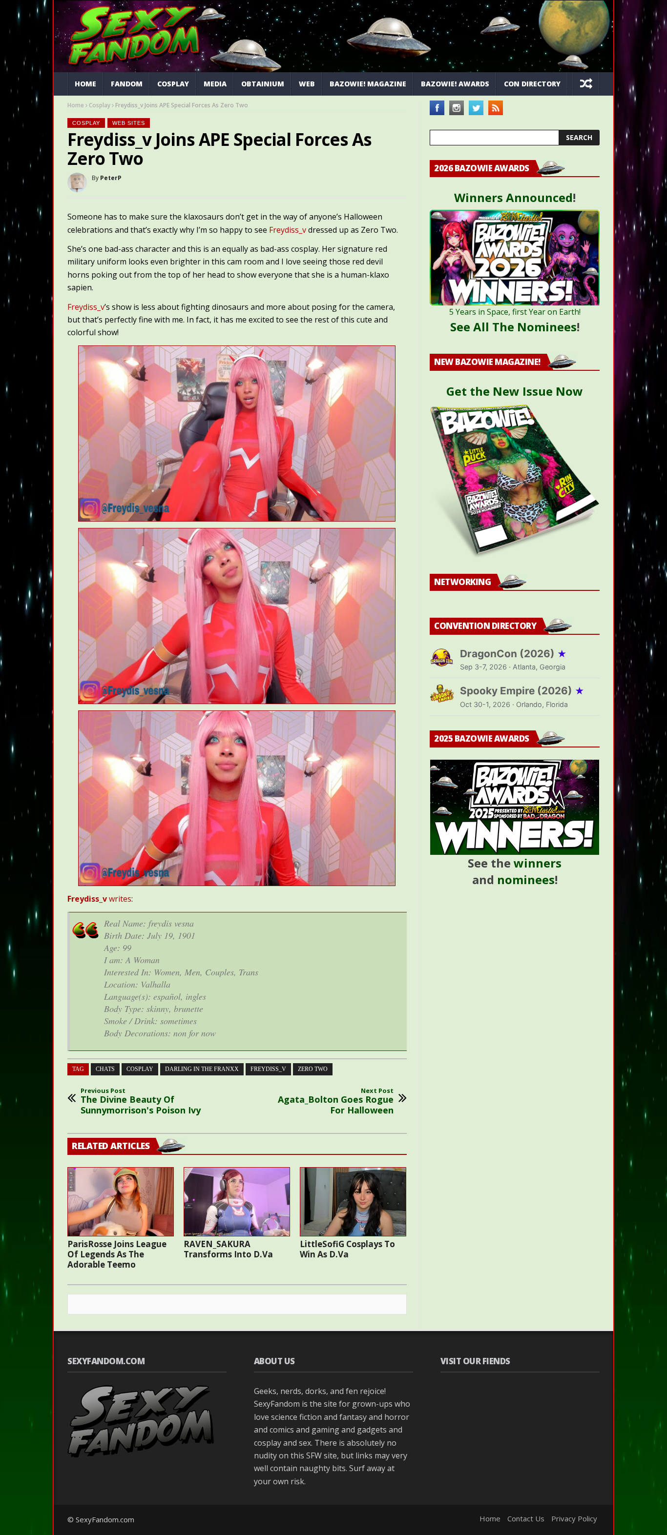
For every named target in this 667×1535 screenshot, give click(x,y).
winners (538, 863)
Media (215, 83)
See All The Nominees (513, 327)
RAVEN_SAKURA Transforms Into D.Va (228, 1249)
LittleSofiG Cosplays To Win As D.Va (347, 1249)
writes (99, 898)
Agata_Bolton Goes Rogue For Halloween (336, 1101)
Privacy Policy (574, 1518)
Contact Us (525, 1518)
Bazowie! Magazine (368, 83)
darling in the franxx (202, 1069)
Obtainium (262, 83)
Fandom (127, 83)
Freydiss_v (287, 229)
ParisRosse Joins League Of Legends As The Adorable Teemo (117, 1254)
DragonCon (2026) (513, 653)
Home (85, 83)
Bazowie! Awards (455, 83)
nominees (526, 879)
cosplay (139, 1069)
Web (307, 83)
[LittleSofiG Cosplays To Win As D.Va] (353, 1201)
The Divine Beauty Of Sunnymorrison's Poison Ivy (141, 1101)
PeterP (111, 178)
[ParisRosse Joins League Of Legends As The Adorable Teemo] (120, 1201)
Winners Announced (513, 197)
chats (105, 1069)
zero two (313, 1069)
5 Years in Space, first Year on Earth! (515, 311)
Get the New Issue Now (514, 391)
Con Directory (532, 83)
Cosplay (173, 83)
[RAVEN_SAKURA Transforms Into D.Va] (237, 1201)
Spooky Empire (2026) (522, 691)
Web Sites (128, 123)
